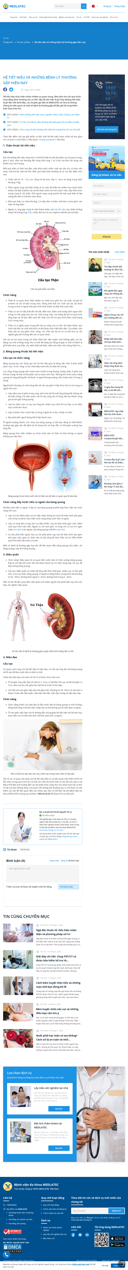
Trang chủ (8, 42)
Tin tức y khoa (23, 42)
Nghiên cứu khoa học (66, 17)
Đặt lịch (58, 1108)
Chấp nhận (118, 1265)
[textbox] (107, 211)
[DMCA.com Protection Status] (12, 1248)
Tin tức (79, 17)
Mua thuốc (114, 17)
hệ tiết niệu (60, 209)
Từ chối (105, 1265)
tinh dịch (17, 529)
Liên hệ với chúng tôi (106, 129)
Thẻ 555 (87, 17)
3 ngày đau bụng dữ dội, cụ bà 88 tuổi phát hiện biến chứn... (114, 390)
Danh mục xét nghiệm (100, 17)
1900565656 (12, 1205)
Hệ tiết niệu (25, 849)
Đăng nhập (119, 6)
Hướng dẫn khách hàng (48, 17)
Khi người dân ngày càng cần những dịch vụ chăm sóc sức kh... (114, 293)
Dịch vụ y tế (33, 17)
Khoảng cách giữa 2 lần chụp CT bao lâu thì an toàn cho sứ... (113, 486)
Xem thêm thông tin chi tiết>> (51, 830)
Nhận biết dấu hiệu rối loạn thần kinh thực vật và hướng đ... (114, 342)
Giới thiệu (23, 17)
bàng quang (46, 139)
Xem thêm (120, 252)
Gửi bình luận (66, 886)
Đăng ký (107, 6)
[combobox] (107, 211)
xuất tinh (60, 529)
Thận (29, 212)
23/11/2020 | (43, 129)
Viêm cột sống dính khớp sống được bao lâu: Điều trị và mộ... (114, 366)
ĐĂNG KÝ (116, 1210)
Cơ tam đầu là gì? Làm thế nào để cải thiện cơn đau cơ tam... (114, 462)
